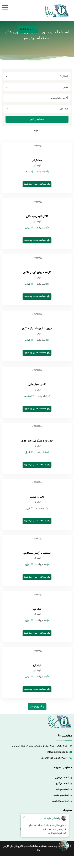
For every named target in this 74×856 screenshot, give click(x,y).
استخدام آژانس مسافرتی (37, 553)
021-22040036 (61, 758)
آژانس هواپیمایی (37, 385)
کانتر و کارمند (37, 497)
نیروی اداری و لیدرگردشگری (37, 329)
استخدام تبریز (61, 777)
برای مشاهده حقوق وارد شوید (37, 184)
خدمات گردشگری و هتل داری (37, 441)
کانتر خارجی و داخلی (37, 216)
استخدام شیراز (61, 789)
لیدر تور (37, 609)
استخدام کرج (62, 783)
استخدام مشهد (61, 795)
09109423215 (47, 758)
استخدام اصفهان (60, 801)
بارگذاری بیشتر (37, 707)
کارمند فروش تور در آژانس (37, 272)
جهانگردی (37, 160)
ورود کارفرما (25, 29)
